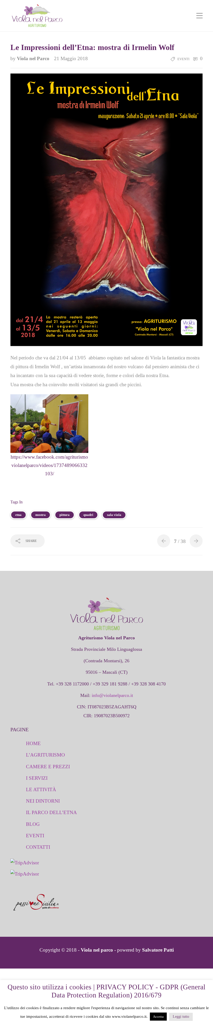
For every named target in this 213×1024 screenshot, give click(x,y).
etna (18, 515)
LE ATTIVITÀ (41, 789)
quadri (88, 515)
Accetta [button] (158, 1017)
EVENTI (35, 835)
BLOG (33, 824)
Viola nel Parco (34, 58)
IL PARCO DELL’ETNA (51, 812)
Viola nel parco (97, 950)
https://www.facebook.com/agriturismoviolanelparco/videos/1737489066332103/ (49, 465)
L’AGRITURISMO (45, 755)
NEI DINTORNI (43, 801)
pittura (64, 515)
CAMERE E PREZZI (48, 766)
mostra (40, 515)
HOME (33, 743)
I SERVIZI (37, 778)
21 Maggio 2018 (71, 58)
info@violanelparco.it (112, 695)
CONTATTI (38, 847)
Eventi (183, 59)
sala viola (114, 515)
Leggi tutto (181, 1017)
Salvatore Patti (158, 950)
